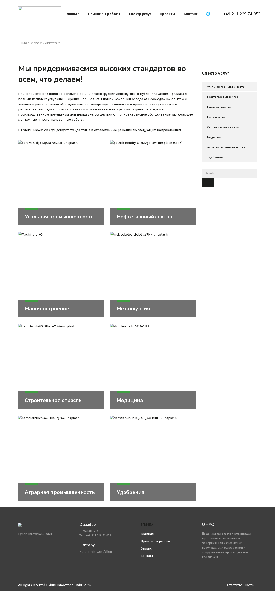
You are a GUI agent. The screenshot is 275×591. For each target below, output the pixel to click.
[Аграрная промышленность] (61, 458)
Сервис (146, 548)
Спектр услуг (140, 14)
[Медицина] (153, 366)
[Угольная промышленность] (61, 183)
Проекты (167, 14)
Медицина (130, 400)
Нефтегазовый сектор (144, 216)
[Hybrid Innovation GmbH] (45, 527)
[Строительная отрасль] (61, 366)
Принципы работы (104, 14)
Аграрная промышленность (60, 492)
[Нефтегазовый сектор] (153, 183)
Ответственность (240, 585)
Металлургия (133, 308)
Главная (72, 14)
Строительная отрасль (53, 400)
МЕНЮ (147, 524)
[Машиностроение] (61, 274)
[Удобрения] (153, 458)
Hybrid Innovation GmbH (35, 534)
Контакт (190, 14)
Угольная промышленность (59, 216)
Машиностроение (47, 308)
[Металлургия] (153, 274)
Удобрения (130, 492)
